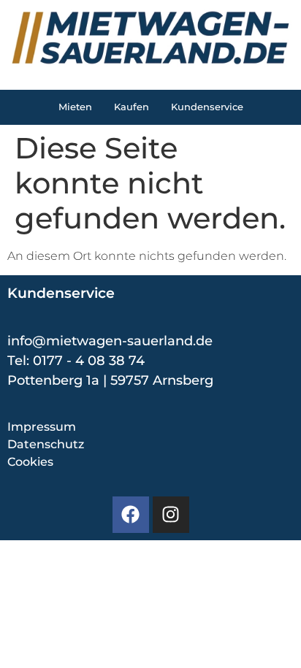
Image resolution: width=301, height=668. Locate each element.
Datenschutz (45, 444)
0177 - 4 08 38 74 (89, 361)
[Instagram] (171, 514)
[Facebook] (131, 514)
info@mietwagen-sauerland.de (110, 341)
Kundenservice (207, 106)
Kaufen (131, 106)
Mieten (75, 106)
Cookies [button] (30, 462)
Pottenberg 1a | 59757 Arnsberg (110, 380)
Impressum (41, 427)
